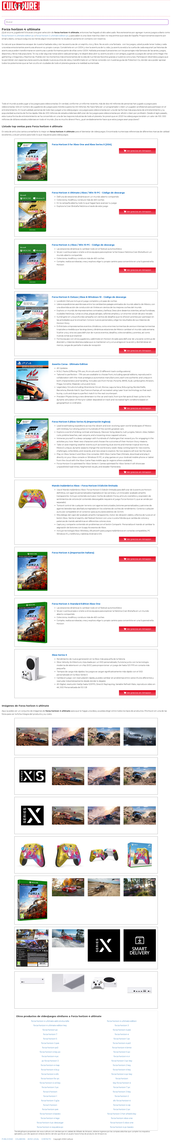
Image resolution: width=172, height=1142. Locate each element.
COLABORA (20, 1139)
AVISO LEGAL (33, 1139)
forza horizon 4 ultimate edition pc (18, 36)
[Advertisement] (86, 83)
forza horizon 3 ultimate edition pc (52, 36)
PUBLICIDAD (7, 1139)
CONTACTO (46, 1139)
